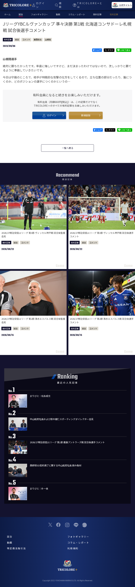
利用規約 (73, 548)
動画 (58, 14)
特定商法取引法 (16, 548)
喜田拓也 (37, 39)
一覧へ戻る (67, 148)
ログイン (51, 115)
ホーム (7, 14)
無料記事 (97, 14)
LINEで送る (125, 50)
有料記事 (114, 14)
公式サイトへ (125, 5)
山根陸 (48, 39)
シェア (98, 50)
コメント (26, 39)
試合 (17, 39)
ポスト (110, 50)
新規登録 (85, 115)
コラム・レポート (76, 14)
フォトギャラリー (39, 14)
